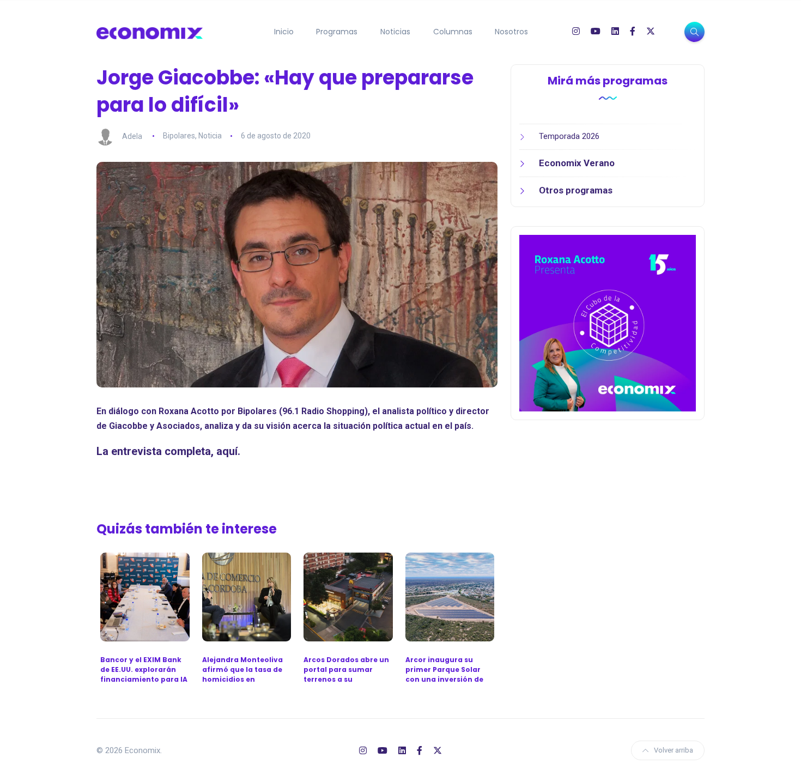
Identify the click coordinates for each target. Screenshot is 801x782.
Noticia (210, 135)
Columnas (452, 31)
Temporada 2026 (569, 136)
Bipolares (179, 135)
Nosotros (511, 31)
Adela (132, 135)
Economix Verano (577, 162)
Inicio (284, 31)
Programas (336, 31)
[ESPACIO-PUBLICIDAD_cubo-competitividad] (607, 323)
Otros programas (575, 190)
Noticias (395, 31)
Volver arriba (673, 750)
